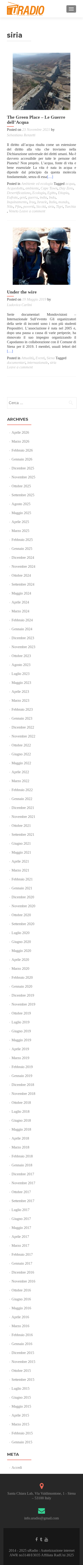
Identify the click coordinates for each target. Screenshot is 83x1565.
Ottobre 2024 (21, 575)
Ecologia (38, 193)
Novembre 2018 (23, 1094)
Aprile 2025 (20, 522)
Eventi (40, 358)
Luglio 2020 (21, 933)
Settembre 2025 (23, 495)
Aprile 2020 (20, 960)
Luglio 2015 (21, 1388)
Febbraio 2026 (22, 450)
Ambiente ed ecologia (37, 184)
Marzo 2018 (20, 1147)
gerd (23, 197)
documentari (16, 363)
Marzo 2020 (20, 968)
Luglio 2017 (21, 1210)
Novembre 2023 (23, 647)
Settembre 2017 (23, 1201)
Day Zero (66, 188)
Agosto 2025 (21, 504)
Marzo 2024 (20, 611)
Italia (52, 202)
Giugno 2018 (21, 1120)
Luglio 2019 (21, 1022)
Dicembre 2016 (23, 1272)
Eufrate (12, 197)
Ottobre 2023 (21, 656)
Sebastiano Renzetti (21, 135)
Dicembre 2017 (23, 1174)
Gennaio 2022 (22, 799)
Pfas (18, 206)
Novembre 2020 (23, 906)
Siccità (41, 206)
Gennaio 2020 (22, 986)
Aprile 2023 (20, 691)
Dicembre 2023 (23, 638)
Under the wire (22, 291)
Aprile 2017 (20, 1237)
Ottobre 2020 (21, 915)
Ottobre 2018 (21, 1103)
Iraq (32, 202)
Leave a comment (32, 211)
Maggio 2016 (21, 1308)
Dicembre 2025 (23, 468)
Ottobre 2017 (21, 1192)
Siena (51, 358)
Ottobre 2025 (21, 486)
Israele (42, 202)
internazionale (37, 363)
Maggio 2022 (21, 763)
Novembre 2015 (23, 1362)
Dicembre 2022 (23, 727)
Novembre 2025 (23, 477)
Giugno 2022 (21, 754)
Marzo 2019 (20, 1058)
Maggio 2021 (21, 852)
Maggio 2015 (21, 1406)
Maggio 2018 (21, 1129)
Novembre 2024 (23, 566)
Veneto (13, 211)
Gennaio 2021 (22, 888)
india (43, 197)
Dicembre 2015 (23, 1353)
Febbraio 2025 (22, 540)
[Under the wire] (41, 256)
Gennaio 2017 (22, 1263)
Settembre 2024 (23, 584)
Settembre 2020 (23, 924)
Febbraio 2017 (22, 1254)
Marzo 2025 (20, 531)
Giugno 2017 (21, 1219)
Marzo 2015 (20, 1424)
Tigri (59, 206)
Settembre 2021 (23, 834)
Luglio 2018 (21, 1111)
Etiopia (63, 193)
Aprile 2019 (20, 1049)
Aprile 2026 (20, 432)
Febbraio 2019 (22, 1067)
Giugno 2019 (21, 1031)
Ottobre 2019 (21, 1013)
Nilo (10, 206)
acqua (69, 184)
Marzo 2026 (20, 441)
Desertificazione (18, 193)
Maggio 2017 (21, 1228)
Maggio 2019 (21, 1040)
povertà (28, 206)
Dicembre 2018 (23, 1085)
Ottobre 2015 (21, 1371)
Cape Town (49, 188)
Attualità (27, 358)
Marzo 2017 (20, 1245)
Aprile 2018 (20, 1138)
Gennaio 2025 (22, 549)
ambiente (32, 188)
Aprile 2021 (20, 861)
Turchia (70, 206)
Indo (52, 197)
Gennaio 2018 (22, 1165)
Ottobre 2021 (21, 826)
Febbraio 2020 (22, 977)
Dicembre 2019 (23, 995)
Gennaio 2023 (22, 718)
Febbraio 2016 (22, 1335)
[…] (50, 177)
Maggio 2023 (21, 683)
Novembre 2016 (23, 1281)
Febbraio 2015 (22, 1433)
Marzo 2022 (20, 781)
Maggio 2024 (21, 593)
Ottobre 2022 (21, 745)
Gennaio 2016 (22, 1344)
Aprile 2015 (20, 1415)
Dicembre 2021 (23, 808)
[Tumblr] (41, 1539)
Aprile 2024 (20, 602)
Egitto (51, 193)
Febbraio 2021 (22, 879)
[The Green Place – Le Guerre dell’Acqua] (41, 81)
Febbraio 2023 (22, 709)
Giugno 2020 (21, 942)
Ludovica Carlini (19, 305)
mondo (63, 202)
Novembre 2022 (23, 736)
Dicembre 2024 (23, 557)
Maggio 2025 (21, 513)
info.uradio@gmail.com (41, 1518)
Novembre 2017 (23, 1183)
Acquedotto (15, 188)
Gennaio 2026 (22, 459)
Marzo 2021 (20, 870)
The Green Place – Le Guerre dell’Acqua (36, 120)
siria (51, 206)
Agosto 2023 (21, 665)
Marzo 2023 (20, 700)
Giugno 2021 (21, 843)
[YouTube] (46, 1539)
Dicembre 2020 (23, 897)
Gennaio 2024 (22, 629)
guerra (33, 197)
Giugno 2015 (21, 1397)
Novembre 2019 (23, 1004)
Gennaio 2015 (22, 1442)
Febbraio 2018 (22, 1156)
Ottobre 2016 (21, 1290)
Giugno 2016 (21, 1299)
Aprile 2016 (20, 1317)
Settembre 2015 (23, 1379)
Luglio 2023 (21, 674)
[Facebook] (36, 1539)
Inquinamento (17, 202)
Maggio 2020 (21, 951)
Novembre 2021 (23, 817)
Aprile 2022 (20, 772)
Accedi (17, 1467)
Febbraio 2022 (22, 790)
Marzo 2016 (20, 1326)
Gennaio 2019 (22, 1076)
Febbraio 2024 (22, 620)
